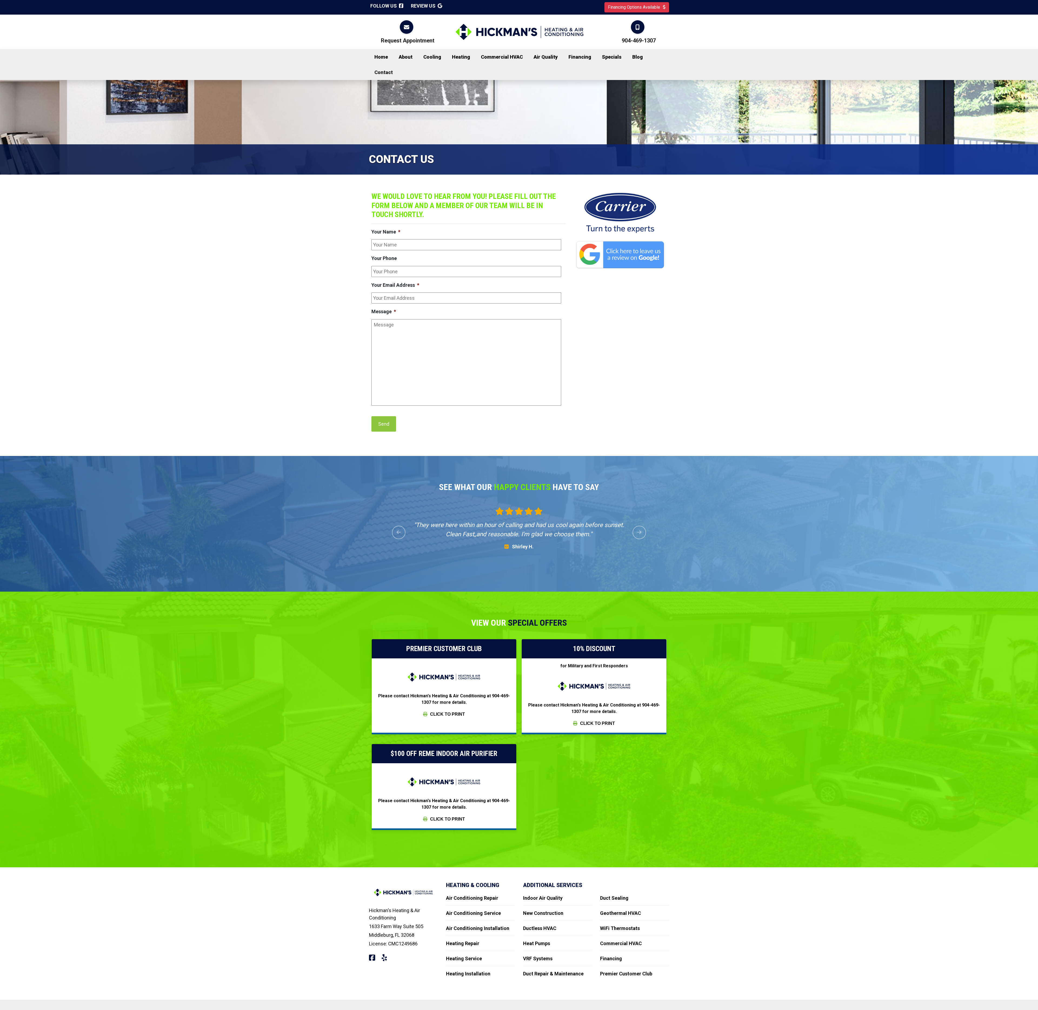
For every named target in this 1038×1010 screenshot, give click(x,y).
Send (383, 424)
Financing (579, 57)
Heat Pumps (536, 943)
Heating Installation (468, 973)
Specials (611, 57)
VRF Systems (538, 958)
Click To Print (447, 714)
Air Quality (546, 57)
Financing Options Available (634, 7)
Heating (461, 57)
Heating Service (464, 958)
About (405, 57)
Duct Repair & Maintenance (553, 973)
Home (381, 57)
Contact (383, 72)
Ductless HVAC (539, 928)
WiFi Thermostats (620, 928)
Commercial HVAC (502, 57)
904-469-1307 (639, 40)
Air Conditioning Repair (472, 898)
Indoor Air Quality (543, 898)
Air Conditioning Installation (477, 928)
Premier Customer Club (626, 973)
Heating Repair (462, 943)
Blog (637, 57)
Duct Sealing (614, 898)
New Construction (543, 913)
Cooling (432, 57)
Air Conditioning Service (473, 913)
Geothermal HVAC (620, 913)
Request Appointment (407, 40)
